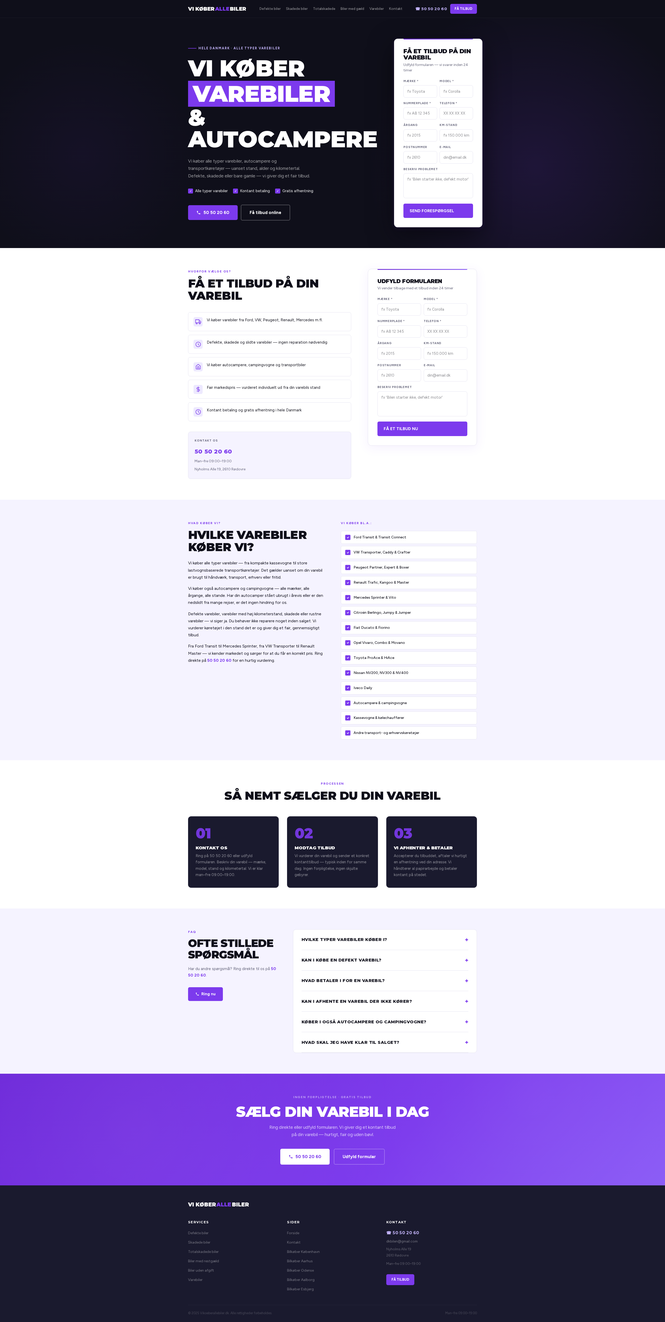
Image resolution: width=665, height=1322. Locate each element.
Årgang (410, 125)
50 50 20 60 (216, 212)
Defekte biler (270, 8)
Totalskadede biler (203, 1252)
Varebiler (376, 8)
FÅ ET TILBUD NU (401, 428)
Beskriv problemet (420, 169)
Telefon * (448, 103)
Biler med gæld (352, 8)
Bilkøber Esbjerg (300, 1289)
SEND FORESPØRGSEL (432, 210)
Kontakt (395, 8)
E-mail (445, 147)
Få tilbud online (265, 212)
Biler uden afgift (201, 1270)
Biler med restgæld (203, 1261)
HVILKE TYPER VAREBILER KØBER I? (344, 939)
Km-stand (448, 125)
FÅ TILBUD (463, 9)
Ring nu (208, 994)
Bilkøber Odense (300, 1270)
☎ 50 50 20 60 (431, 8)
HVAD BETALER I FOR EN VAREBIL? (343, 980)
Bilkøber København (303, 1252)
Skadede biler (297, 8)
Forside (293, 1233)
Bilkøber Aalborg (301, 1280)
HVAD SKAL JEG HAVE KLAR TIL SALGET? (351, 1042)
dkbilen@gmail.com (402, 1241)
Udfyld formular (359, 1156)
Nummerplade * (417, 103)
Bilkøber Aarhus (300, 1261)
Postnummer (415, 147)
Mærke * (410, 81)
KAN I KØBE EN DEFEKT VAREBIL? (342, 960)
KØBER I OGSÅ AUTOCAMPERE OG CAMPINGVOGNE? (364, 1021)
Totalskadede (324, 8)
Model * (447, 81)
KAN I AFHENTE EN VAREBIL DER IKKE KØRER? (357, 1001)
